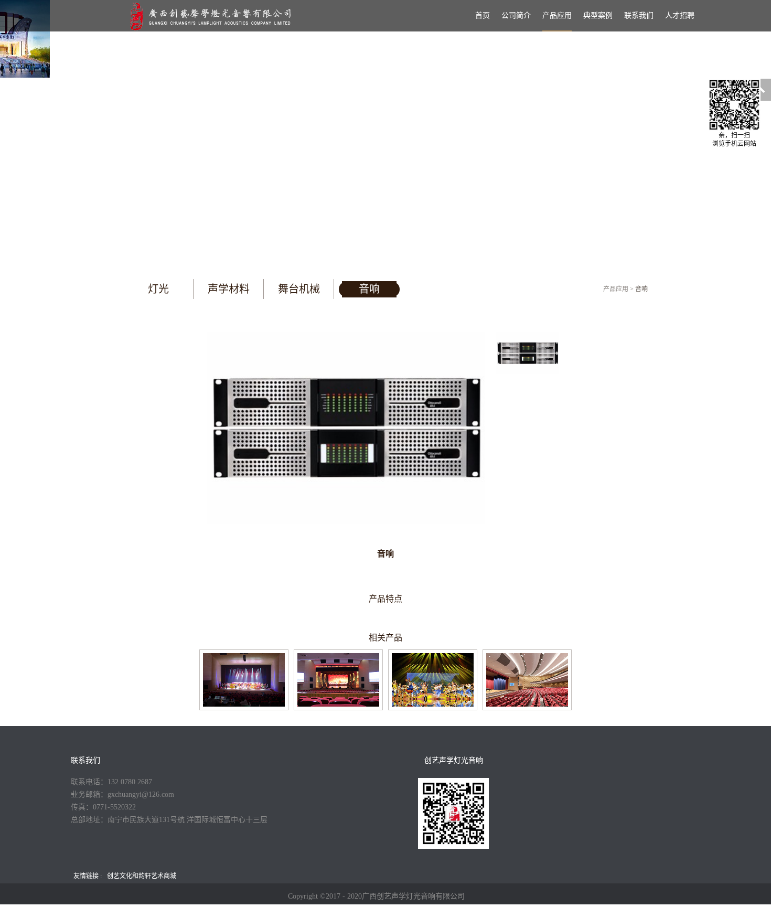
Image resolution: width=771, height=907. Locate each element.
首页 (482, 15)
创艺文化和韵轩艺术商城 (141, 876)
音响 (641, 289)
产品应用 (615, 289)
